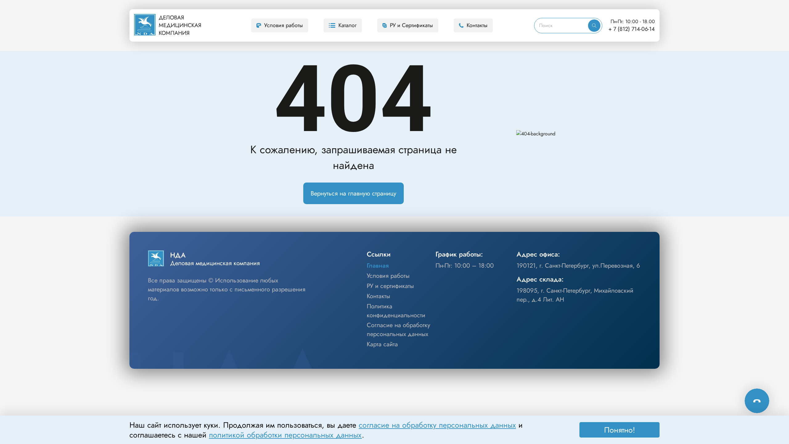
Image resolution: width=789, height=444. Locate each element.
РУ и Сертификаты (411, 25)
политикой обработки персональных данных (285, 434)
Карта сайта (382, 344)
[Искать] (594, 25)
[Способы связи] (757, 400)
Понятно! (619, 429)
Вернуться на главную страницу (353, 193)
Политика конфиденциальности (396, 311)
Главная (378, 265)
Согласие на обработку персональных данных (398, 330)
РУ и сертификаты (390, 286)
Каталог (347, 25)
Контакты (477, 25)
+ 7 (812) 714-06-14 (631, 29)
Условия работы (283, 25)
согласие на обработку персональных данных (437, 424)
